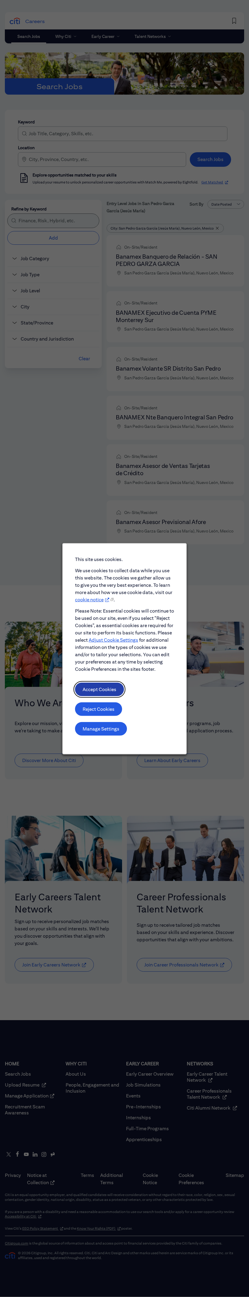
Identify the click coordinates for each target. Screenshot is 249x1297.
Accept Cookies (99, 689)
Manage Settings (101, 728)
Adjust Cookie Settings (113, 640)
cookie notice (89, 599)
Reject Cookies (98, 709)
